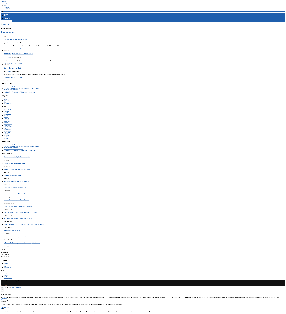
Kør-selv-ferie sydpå (12, 68)
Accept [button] (13, 287)
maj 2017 (6, 138)
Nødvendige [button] (4, 298)
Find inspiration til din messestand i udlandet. (17, 181)
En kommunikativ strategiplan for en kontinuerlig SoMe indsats (20, 92)
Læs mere (18, 287)
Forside (6, 4)
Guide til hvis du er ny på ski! (16, 39)
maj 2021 (6, 117)
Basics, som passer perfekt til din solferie (15, 194)
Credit (5, 273)
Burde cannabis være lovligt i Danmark (13, 91)
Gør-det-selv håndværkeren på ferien (14, 163)
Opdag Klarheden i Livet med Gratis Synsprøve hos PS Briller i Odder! (21, 88)
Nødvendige (5, 300)
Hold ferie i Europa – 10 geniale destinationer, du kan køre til (21, 212)
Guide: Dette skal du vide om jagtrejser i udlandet (18, 206)
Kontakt (6, 275)
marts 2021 (6, 119)
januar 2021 (7, 122)
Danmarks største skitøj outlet (12, 175)
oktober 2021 (7, 114)
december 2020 (8, 124)
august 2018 (7, 132)
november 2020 (8, 125)
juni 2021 (6, 115)
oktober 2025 (7, 110)
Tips (5, 5)
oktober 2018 (7, 129)
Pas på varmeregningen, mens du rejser (15, 187)
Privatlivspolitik (8, 278)
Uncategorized (7, 103)
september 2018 (8, 131)
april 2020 (6, 128)
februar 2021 (7, 121)
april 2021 (6, 118)
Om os (5, 276)
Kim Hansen (8, 43)
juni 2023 (6, 112)
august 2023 (7, 111)
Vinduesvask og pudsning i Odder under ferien (17, 157)
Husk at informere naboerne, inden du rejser (16, 200)
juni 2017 (6, 136)
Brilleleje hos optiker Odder (11, 89)
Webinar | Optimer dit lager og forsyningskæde (17, 169)
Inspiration (6, 50)
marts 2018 (6, 135)
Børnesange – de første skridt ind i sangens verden (16, 86)
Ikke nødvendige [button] (5, 307)
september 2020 (8, 126)
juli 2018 (6, 134)
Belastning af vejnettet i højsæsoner (18, 53)
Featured (6, 99)
